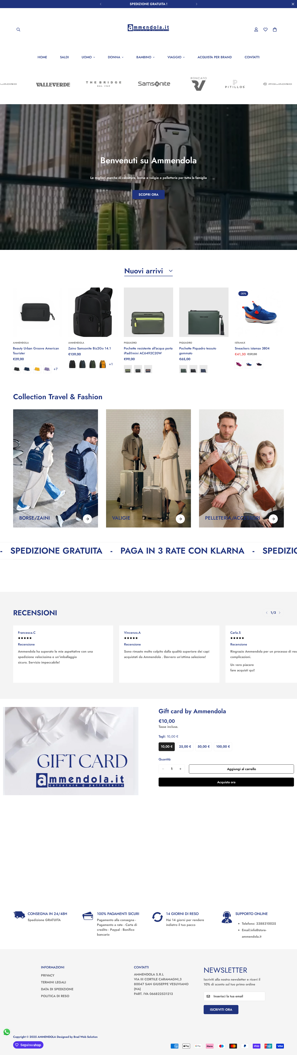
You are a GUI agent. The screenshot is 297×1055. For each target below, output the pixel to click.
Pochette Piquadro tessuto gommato (197, 351)
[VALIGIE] (180, 518)
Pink (239, 364)
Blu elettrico (249, 364)
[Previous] (100, 4)
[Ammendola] (148, 29)
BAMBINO (143, 57)
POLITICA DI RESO (55, 996)
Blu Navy (27, 369)
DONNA (114, 57)
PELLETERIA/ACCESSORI (232, 517)
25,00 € (186, 747)
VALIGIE (121, 517)
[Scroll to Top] (289, 1033)
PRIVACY (47, 975)
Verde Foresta (183, 369)
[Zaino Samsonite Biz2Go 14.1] (93, 312)
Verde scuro (92, 364)
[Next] (196, 4)
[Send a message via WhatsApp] (7, 1032)
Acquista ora (226, 782)
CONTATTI (252, 57)
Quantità (165, 759)
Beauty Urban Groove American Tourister (36, 351)
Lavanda (47, 369)
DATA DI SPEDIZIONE (57, 989)
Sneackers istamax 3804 (252, 348)
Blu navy (82, 364)
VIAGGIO (174, 57)
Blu (148, 369)
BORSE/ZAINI (34, 517)
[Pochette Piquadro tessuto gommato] (204, 312)
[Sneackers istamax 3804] (259, 312)
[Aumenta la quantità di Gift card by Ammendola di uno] (180, 768)
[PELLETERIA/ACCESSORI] (273, 518)
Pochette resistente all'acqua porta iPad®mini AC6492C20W (148, 351)
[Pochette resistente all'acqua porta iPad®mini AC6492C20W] (148, 312)
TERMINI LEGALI (53, 982)
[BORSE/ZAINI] (87, 518)
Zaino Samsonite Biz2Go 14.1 (89, 348)
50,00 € (205, 747)
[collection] (55, 468)
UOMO (87, 57)
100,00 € (224, 747)
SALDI (64, 57)
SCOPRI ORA (148, 194)
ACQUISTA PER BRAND (215, 57)
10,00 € (168, 747)
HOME (42, 57)
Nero (17, 369)
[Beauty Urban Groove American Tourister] (37, 312)
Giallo (37, 369)
